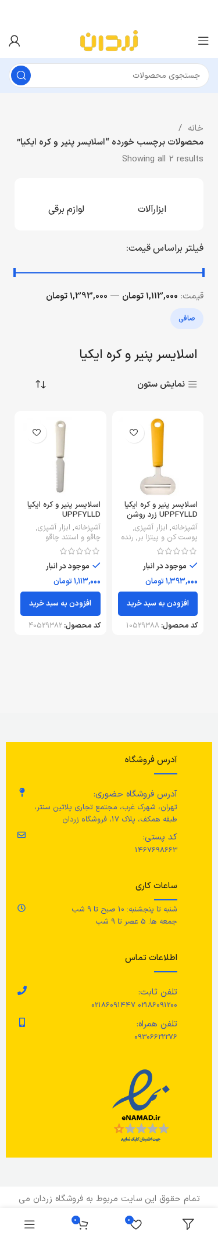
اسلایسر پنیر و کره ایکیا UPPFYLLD (64, 509)
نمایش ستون (161, 385)
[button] (158, 604)
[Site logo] (109, 40)
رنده (127, 537)
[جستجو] (21, 75)
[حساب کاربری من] (14, 40)
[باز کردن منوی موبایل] (203, 40)
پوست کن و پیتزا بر (168, 537)
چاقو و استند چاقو (73, 537)
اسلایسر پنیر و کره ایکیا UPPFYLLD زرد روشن (161, 509)
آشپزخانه (184, 527)
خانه (194, 128)
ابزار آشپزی (151, 527)
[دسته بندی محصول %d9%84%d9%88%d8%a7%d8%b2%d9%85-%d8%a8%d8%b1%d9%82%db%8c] (66, 204)
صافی (186, 318)
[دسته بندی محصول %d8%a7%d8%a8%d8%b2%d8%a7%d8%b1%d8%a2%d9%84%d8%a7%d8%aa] (152, 204)
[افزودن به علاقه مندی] (134, 433)
